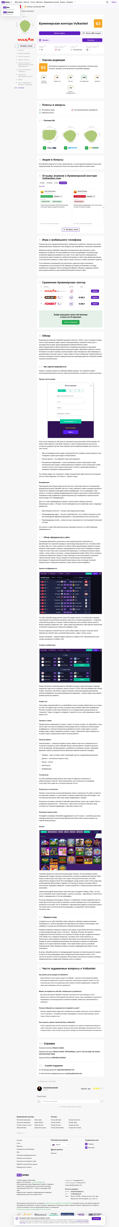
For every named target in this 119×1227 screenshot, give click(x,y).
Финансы (54, 1153)
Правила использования (24, 1158)
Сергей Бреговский (50, 1087)
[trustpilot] (53, 1215)
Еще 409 (41, 186)
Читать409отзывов (93, 33)
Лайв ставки (38, 1120)
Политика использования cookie (26, 1161)
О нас (18, 1143)
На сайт (59, 298)
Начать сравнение (71, 322)
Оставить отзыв (72, 229)
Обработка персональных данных (27, 1164)
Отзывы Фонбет (56, 1122)
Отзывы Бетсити (56, 1125)
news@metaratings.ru (77, 1191)
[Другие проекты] (6, 2)
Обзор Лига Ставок (40, 1127)
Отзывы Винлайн (56, 1120)
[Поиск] (107, 2)
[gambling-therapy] (81, 1215)
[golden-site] (27, 1215)
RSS (18, 1152)
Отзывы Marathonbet (57, 1127)
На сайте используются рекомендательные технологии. (34, 1209)
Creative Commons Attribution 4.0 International (58, 1203)
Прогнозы (39, 2)
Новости (26, 2)
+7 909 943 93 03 (76, 1194)
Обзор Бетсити (39, 1125)
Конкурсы (69, 2)
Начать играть (59, 33)
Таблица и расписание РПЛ (36, 6)
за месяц (42, 183)
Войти (114, 2)
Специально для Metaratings (25, 1149)
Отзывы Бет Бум (74, 1125)
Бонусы (62, 2)
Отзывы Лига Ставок (75, 1127)
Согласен (96, 1218)
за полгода (49, 183)
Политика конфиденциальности (26, 1155)
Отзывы (54, 1117)
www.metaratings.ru (38, 1182)
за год (56, 183)
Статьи (32, 2)
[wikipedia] (40, 1215)
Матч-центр (18, 2)
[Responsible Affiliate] (95, 1215)
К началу (21, 50)
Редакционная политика (24, 1167)
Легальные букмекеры (23, 1122)
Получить (91, 40)
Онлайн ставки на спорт (24, 1125)
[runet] (18, 1215)
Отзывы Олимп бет (74, 1120)
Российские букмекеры (24, 1120)
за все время (63, 183)
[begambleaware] (67, 1215)
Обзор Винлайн (21, 1127)
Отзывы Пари (73, 1122)
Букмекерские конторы (51, 2)
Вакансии (19, 1146)
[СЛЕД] (103, 207)
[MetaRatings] (23, 1175)
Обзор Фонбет (38, 1122)
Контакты (19, 1140)
